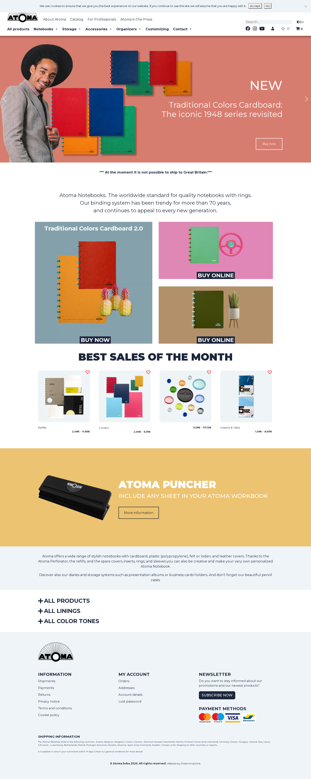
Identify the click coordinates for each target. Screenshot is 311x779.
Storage (69, 29)
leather (226, 556)
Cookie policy (48, 715)
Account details (130, 695)
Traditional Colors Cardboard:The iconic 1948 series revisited (221, 109)
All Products (67, 600)
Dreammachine (190, 763)
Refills (42, 427)
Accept (255, 6)
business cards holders (188, 575)
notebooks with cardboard (124, 556)
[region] (155, 98)
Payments (46, 688)
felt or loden (200, 556)
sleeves (159, 561)
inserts (129, 561)
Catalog (76, 19)
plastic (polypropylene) (168, 556)
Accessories (96, 29)
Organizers (126, 29)
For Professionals (102, 19)
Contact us (167, 745)
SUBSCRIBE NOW (217, 695)
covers (116, 561)
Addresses (126, 688)
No (268, 6)
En (302, 22)
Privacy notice (49, 701)
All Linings (62, 610)
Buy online (216, 275)
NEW (266, 85)
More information (138, 513)
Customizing (157, 29)
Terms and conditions (55, 708)
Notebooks (43, 29)
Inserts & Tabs (230, 427)
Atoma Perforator (53, 561)
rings (140, 561)
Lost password (129, 701)
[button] (155, 98)
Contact (180, 29)
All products (18, 29)
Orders (123, 681)
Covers (104, 427)
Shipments (46, 681)
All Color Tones (71, 621)
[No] (306, 6)
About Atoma (54, 19)
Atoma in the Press (136, 19)
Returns (44, 695)
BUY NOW (95, 340)
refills (80, 561)
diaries (74, 575)
